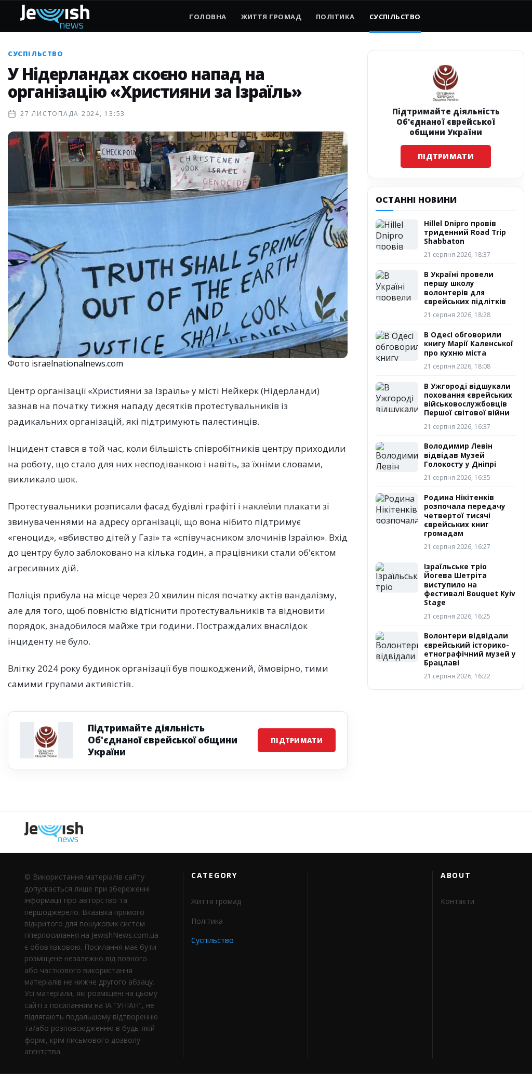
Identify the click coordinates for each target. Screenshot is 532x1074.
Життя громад (271, 16)
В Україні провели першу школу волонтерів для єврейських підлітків (465, 288)
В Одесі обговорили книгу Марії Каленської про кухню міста (468, 344)
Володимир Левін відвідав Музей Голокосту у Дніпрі (460, 455)
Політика (335, 16)
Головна (207, 16)
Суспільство (395, 16)
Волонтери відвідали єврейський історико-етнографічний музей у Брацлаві (470, 649)
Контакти (457, 901)
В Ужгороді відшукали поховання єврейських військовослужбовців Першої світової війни (468, 400)
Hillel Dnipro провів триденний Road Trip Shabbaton (465, 232)
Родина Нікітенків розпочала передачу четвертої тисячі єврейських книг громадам (465, 515)
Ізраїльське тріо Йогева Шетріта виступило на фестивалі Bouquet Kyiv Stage (469, 584)
